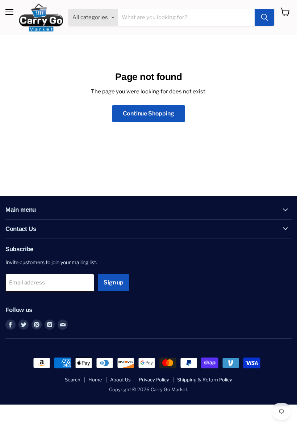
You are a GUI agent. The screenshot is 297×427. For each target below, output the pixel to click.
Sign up (114, 282)
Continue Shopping (148, 113)
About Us (120, 379)
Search (72, 379)
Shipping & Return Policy (204, 379)
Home (95, 379)
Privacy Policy (154, 379)
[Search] (264, 17)
